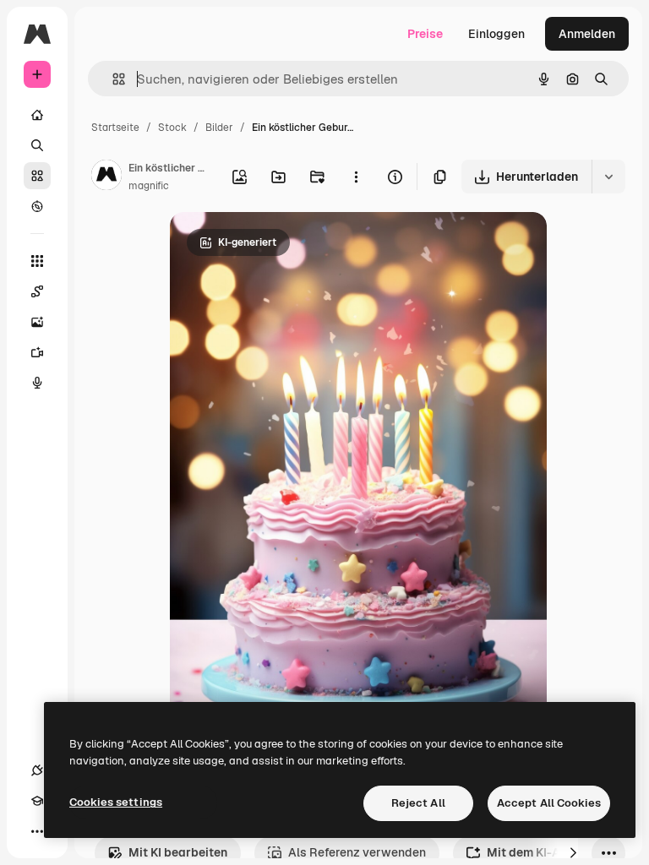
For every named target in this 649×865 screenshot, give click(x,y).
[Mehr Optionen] (356, 176)
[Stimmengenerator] (37, 382)
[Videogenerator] (37, 352)
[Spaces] (37, 291)
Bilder (219, 127)
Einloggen (496, 33)
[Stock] (37, 175)
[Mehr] (37, 831)
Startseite (115, 127)
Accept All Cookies (549, 803)
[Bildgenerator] (37, 321)
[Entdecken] (37, 206)
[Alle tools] (37, 261)
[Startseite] (37, 114)
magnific (148, 186)
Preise (425, 33)
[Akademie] (37, 800)
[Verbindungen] (37, 770)
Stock (172, 127)
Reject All (418, 803)
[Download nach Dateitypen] (608, 176)
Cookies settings (115, 802)
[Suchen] (37, 145)
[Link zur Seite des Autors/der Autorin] (106, 177)
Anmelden (587, 33)
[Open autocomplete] (112, 79)
